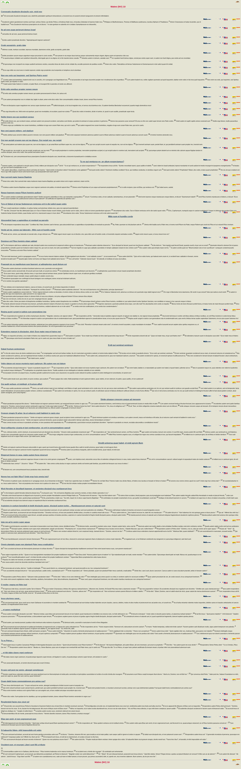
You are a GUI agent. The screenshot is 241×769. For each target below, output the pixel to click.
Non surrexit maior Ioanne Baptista (16, 177)
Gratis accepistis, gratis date (13, 45)
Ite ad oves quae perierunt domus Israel (18, 30)
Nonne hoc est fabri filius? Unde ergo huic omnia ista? (25, 477)
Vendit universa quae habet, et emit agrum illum (120, 443)
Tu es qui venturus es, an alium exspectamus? (102, 162)
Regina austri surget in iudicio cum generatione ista (23, 312)
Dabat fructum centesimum (13, 349)
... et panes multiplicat (10, 610)
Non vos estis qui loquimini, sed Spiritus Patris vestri (24, 75)
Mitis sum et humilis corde (120, 216)
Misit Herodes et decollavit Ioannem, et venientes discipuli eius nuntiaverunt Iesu (36, 489)
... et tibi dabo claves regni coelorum (17, 653)
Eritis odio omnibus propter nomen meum (19, 89)
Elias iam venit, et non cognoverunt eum (18, 719)
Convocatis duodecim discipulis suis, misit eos (21, 12)
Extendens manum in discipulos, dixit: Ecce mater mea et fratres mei (31, 332)
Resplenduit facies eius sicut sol (15, 702)
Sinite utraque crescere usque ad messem (121, 399)
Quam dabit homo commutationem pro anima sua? (23, 681)
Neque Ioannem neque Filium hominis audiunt (21, 193)
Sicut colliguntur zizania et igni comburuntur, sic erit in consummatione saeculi (35, 428)
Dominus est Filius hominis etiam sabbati (19, 241)
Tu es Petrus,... (7, 640)
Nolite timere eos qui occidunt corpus (17, 117)
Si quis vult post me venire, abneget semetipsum (22, 670)
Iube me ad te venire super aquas (15, 522)
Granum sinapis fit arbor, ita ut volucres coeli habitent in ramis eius (30, 413)
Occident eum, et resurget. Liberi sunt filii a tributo (23, 745)
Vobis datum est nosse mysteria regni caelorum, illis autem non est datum (33, 363)
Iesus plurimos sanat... (11, 598)
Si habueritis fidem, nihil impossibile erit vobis (21, 730)
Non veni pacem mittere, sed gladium (17, 131)
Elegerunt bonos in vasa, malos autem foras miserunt (24, 455)
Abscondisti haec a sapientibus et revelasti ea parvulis (24, 220)
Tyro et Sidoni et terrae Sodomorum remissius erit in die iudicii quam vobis (34, 204)
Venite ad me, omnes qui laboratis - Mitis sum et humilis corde (28, 230)
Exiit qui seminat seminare (120, 345)
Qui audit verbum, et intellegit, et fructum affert (21, 384)
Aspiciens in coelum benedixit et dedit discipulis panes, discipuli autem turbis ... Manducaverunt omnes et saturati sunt (53, 506)
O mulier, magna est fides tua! (14, 585)
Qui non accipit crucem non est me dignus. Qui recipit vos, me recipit (31, 140)
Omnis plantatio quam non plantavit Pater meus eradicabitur (27, 544)
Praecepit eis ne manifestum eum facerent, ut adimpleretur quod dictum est (34, 264)
